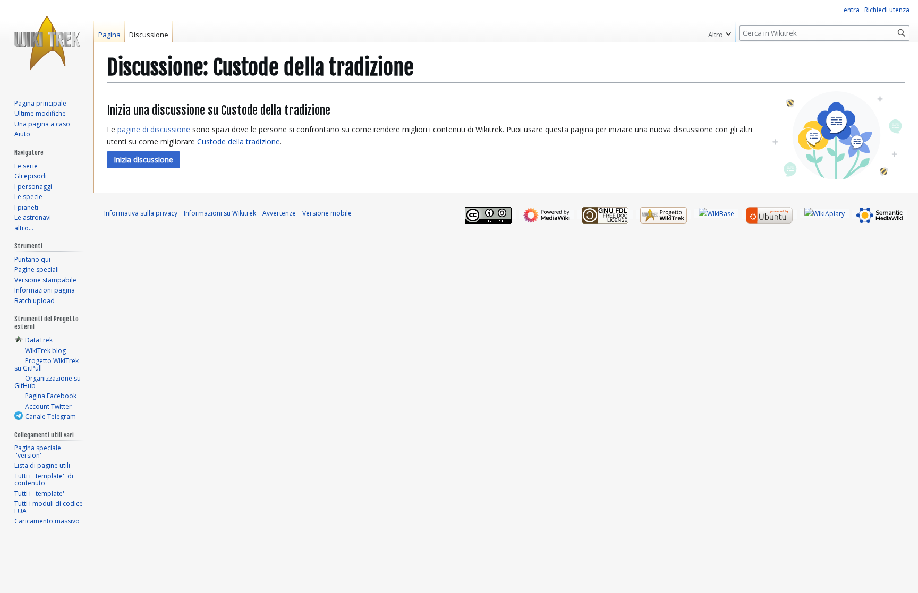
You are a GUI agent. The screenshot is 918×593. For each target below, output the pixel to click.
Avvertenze (279, 213)
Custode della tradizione (238, 141)
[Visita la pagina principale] (46, 42)
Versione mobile (327, 213)
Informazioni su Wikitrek (220, 213)
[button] (143, 159)
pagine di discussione (153, 129)
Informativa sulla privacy (140, 213)
